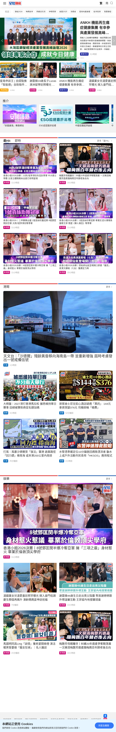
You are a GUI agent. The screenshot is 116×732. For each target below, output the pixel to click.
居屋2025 (63, 12)
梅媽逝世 (29, 12)
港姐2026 (19, 12)
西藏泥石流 (40, 12)
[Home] (15, 3)
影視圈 (83, 54)
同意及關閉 (103, 725)
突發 (32, 90)
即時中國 (93, 90)
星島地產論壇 (84, 12)
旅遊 (2, 90)
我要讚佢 (107, 12)
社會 (6, 365)
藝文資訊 (63, 90)
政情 (6, 413)
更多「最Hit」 (103, 141)
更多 (108, 287)
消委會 (73, 12)
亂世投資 (97, 12)
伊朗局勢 (52, 12)
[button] (114, 40)
